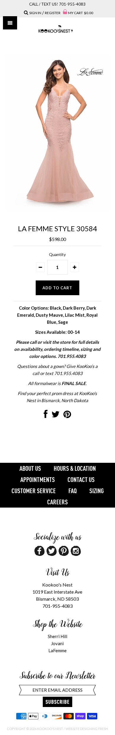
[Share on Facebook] (45, 415)
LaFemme (57, 650)
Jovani (57, 643)
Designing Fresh (94, 729)
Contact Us (81, 479)
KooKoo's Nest (50, 729)
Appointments (37, 479)
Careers (57, 502)
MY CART (80, 13)
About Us (30, 468)
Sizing (96, 491)
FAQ (72, 491)
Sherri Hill (57, 636)
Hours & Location (75, 468)
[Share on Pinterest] (67, 415)
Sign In (35, 13)
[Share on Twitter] (55, 415)
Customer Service (34, 491)
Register (52, 13)
